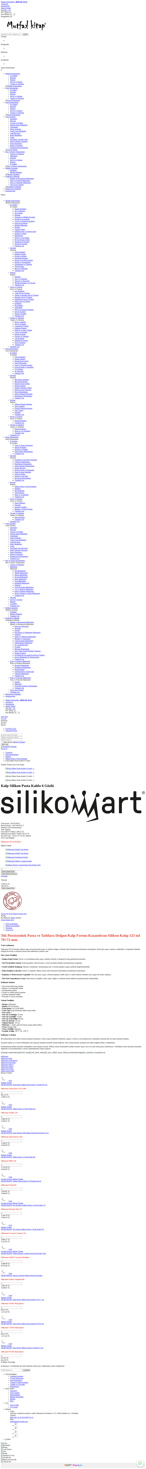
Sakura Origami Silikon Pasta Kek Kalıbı (27, 1275)
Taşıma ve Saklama (17, 84)
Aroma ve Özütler (16, 123)
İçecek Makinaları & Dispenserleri (27, 657)
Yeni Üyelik (14, 1405)
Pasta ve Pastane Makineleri (20, 181)
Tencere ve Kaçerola (22, 281)
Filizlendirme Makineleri (23, 643)
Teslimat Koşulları (16, 1376)
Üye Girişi (14, 1407)
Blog (12, 1401)
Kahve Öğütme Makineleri (24, 591)
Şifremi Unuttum (19, 742)
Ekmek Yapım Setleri (22, 384)
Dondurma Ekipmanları (23, 464)
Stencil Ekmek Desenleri (23, 394)
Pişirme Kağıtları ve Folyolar (25, 283)
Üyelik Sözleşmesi (16, 1378)
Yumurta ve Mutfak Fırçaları (25, 217)
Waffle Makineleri (21, 573)
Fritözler (18, 585)
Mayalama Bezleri (21, 382)
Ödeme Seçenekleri (12, 926)
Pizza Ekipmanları (21, 392)
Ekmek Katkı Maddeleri (18, 125)
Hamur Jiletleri (20, 359)
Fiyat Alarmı (13, 914)
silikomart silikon (7, 1067)
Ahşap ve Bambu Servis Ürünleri (27, 295)
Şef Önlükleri (19, 291)
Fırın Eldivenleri (20, 363)
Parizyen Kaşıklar (21, 223)
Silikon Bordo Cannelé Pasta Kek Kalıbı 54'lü (29, 1253)
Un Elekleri (19, 369)
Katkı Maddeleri (16, 135)
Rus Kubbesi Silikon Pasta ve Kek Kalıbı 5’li (29, 1205)
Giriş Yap (4, 717)
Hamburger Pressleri (22, 242)
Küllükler (18, 303)
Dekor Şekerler (15, 129)
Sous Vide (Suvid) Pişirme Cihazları (28, 651)
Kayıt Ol (4, 749)
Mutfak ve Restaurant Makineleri (22, 178)
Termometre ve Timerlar (23, 264)
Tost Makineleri (20, 581)
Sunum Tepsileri (20, 314)
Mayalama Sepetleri (22, 380)
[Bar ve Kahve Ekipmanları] (16, 166)
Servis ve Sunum (16, 82)
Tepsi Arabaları (20, 343)
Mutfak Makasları (21, 225)
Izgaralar (18, 628)
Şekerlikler (18, 308)
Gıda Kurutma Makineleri (24, 641)
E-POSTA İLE (10, 729)
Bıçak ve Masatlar (21, 269)
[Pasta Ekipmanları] (12, 115)
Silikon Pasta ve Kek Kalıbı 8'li (24, 1157)
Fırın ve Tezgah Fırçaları (23, 365)
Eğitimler (13, 170)
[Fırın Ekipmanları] (12, 100)
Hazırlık (13, 78)
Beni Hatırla (8, 742)
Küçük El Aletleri (21, 244)
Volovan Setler (20, 474)
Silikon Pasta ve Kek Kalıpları (25, 486)
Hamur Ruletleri (20, 209)
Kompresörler (20, 670)
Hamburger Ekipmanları (23, 396)
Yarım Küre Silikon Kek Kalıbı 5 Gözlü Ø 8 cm (30, 1085)
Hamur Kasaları (20, 429)
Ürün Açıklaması (11, 924)
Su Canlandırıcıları (21, 645)
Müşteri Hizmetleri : (14, 2)
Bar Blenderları (20, 571)
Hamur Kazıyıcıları (21, 361)
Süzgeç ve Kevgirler (22, 238)
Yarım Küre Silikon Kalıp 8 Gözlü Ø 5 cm (28, 1348)
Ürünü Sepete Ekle (8, 871)
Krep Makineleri (20, 579)
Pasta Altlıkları (20, 503)
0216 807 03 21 (27, 1417)
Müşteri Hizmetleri (16, 1397)
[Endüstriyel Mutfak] (13, 187)
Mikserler (18, 684)
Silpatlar (18, 277)
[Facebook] (16, 1425)
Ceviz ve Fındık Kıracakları (25, 221)
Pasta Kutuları (20, 517)
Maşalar (17, 215)
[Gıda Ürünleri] (11, 150)
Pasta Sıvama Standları (23, 472)
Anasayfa (8, 752)
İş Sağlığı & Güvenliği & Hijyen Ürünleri (29, 655)
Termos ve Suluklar (22, 336)
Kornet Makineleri (21, 577)
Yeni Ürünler (14, 1393)
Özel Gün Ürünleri (17, 185)
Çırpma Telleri (20, 229)
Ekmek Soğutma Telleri (23, 388)
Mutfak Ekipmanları (12, 74)
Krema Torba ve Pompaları (24, 470)
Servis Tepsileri (20, 312)
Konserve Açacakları (22, 219)
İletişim (12, 1399)
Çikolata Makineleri (22, 674)
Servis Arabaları (20, 324)
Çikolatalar (14, 127)
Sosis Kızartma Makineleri (24, 587)
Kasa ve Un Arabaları (22, 431)
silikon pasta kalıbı (7, 1071)
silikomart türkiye (7, 1065)
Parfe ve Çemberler (22, 495)
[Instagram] (16, 1437)
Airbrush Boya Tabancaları (24, 672)
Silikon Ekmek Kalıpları (23, 404)
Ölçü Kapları (19, 266)
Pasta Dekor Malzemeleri (24, 452)
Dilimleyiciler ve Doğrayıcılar (25, 231)
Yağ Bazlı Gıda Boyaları (19, 139)
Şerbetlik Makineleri (22, 583)
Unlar (12, 137)
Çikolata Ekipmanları (22, 462)
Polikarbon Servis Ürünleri (24, 299)
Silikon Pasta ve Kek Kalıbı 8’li (24, 1109)
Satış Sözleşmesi (16, 1380)
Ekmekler (13, 119)
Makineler (13, 156)
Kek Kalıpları (19, 491)
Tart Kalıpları (19, 493)
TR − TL (7, 10)
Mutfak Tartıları (20, 254)
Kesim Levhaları (21, 256)
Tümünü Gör (19, 246)
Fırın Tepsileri (20, 406)
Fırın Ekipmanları (11, 88)
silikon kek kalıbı (7, 1069)
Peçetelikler (19, 306)
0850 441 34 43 (15, 1417)
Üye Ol (3, 719)
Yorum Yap (22, 914)
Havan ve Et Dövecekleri (24, 260)
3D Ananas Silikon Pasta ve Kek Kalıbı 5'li (28, 1229)
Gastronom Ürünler (22, 326)
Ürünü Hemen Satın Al (9, 874)
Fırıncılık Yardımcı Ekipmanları (26, 686)
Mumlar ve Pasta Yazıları (24, 509)
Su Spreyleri (19, 371)
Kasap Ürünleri (20, 653)
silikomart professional (9, 1060)
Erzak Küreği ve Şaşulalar (24, 367)
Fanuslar (18, 505)
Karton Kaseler (20, 334)
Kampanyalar (10, 191)
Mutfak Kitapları (16, 172)
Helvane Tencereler (22, 626)
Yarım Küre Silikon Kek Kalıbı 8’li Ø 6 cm (28, 1324)
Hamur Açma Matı (21, 476)
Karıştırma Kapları (21, 258)
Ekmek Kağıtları (20, 421)
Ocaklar (17, 647)
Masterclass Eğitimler (13, 189)
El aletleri (13, 90)
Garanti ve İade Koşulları (19, 1382)
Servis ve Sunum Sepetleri (24, 310)
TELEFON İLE (11, 731)
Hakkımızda (14, 1387)
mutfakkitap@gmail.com (19, 1422)
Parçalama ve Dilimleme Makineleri (27, 633)
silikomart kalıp (6, 1058)
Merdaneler (19, 236)
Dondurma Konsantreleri (19, 148)
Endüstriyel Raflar (21, 340)
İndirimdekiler (15, 1395)
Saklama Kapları (21, 328)
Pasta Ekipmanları (11, 102)
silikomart (4, 1056)
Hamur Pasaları (20, 386)
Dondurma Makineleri (23, 667)
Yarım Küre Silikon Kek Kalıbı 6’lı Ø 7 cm (28, 1300)
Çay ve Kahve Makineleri (24, 589)
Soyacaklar (19, 213)
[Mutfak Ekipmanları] (13, 86)
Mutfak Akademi (11, 168)
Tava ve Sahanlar (21, 279)
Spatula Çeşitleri (20, 234)
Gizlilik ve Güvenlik (17, 1384)
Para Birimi (5, 14)
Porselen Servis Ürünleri (23, 297)
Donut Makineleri (21, 575)
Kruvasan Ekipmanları (23, 478)
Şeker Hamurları (16, 144)
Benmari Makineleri (22, 665)
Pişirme (12, 80)
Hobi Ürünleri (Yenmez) (19, 141)
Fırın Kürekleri (20, 357)
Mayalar (13, 121)
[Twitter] (16, 1429)
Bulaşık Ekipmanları (22, 649)
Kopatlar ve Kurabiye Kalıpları (26, 460)
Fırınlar (17, 630)
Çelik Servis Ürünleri (22, 293)
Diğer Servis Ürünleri (22, 301)
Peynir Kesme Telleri (22, 240)
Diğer (13, 918)
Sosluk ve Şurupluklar (23, 262)
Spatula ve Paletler (21, 449)
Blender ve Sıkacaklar (22, 639)
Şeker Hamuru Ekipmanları (24, 466)
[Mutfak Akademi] (12, 174)
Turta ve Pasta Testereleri (24, 445)
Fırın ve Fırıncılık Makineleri (20, 183)
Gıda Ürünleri (10, 117)
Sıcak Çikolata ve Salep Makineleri (27, 593)
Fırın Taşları (19, 410)
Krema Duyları (20, 468)
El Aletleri (13, 76)
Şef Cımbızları (20, 211)
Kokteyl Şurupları (16, 146)
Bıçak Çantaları (20, 322)
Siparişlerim (5, 6)
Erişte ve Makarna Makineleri (25, 637)
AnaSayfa (4, 4)
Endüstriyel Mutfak (12, 176)
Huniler (17, 227)
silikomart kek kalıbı (8, 1063)
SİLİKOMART (6, 1085)
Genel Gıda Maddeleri (18, 131)
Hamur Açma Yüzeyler (23, 390)
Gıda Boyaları (15, 133)
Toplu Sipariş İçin (7, 920)
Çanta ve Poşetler (21, 332)
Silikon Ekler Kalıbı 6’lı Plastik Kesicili (27, 1181)
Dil (2, 12)
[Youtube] (16, 1433)
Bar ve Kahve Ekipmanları (15, 152)
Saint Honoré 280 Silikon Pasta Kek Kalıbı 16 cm (31, 1133)
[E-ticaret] (73, 1465)
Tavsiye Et (5, 914)
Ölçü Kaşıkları (20, 252)
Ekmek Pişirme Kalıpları (23, 408)
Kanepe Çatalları (21, 507)
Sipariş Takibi (6, 8)
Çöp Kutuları (19, 338)
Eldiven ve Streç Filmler (23, 330)
